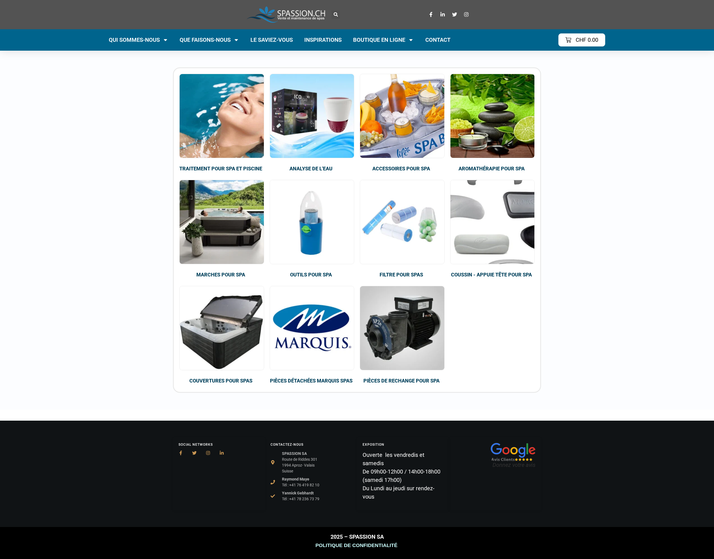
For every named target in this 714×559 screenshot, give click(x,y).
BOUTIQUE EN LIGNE (379, 39)
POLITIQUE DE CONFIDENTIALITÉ (357, 545)
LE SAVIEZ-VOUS (271, 39)
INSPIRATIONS (323, 39)
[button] (335, 14)
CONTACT (437, 39)
